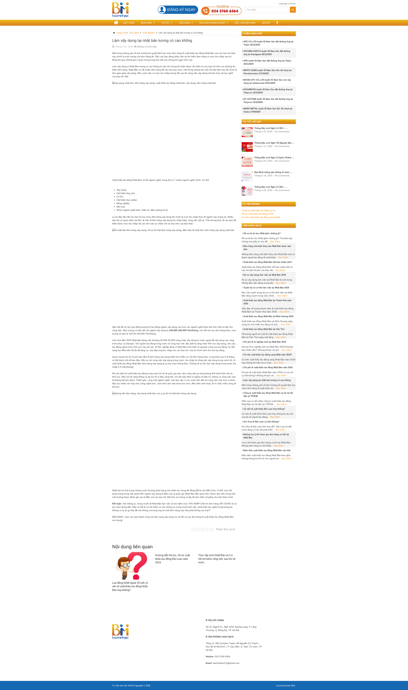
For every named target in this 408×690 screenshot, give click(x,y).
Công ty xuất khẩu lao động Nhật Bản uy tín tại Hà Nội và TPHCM (268, 394)
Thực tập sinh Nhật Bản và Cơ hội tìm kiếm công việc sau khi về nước (216, 559)
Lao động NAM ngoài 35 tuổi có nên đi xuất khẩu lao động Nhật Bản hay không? (130, 586)
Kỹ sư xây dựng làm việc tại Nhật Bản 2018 (265, 275)
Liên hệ (266, 23)
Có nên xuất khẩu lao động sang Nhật (261, 217)
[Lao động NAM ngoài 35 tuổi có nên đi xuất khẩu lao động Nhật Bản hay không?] (131, 566)
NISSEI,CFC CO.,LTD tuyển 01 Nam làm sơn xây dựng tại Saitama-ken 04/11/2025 (267, 81)
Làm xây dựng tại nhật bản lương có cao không (267, 380)
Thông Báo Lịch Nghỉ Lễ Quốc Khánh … (274, 157)
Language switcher (287, 3)
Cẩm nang (184, 23)
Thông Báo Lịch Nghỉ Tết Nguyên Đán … (274, 143)
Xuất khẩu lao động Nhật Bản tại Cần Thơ (264, 329)
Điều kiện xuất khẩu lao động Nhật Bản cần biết (267, 450)
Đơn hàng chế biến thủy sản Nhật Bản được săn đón (267, 248)
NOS (293, 685)
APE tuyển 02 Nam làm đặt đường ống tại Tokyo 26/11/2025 (267, 62)
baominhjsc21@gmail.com (226, 663)
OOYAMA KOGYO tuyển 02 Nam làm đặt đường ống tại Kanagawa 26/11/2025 (267, 53)
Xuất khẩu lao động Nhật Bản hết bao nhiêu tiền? (268, 262)
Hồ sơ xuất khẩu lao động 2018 (257, 214)
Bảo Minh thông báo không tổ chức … (273, 172)
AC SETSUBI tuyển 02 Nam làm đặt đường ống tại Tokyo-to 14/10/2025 (268, 100)
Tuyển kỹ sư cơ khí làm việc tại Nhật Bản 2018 (266, 287)
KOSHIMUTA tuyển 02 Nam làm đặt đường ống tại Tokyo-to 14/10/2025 (268, 91)
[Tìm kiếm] (293, 10)
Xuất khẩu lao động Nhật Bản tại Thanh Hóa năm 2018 (268, 302)
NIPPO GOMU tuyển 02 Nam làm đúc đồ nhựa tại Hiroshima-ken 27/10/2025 (268, 72)
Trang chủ (121, 33)
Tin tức (165, 23)
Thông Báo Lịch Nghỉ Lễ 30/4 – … (271, 128)
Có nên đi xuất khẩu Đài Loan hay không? (264, 409)
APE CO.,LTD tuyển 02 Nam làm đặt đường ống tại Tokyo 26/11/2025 (268, 43)
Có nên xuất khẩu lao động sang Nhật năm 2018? (268, 354)
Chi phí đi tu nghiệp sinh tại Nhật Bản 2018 (265, 342)
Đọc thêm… (276, 241)
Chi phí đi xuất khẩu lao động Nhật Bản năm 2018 (268, 367)
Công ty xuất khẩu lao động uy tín (259, 210)
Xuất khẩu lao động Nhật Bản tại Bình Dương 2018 (268, 316)
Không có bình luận (147, 46)
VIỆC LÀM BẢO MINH (244, 23)
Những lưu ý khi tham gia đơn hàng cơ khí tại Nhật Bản (266, 436)
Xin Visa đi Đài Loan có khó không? (261, 421)
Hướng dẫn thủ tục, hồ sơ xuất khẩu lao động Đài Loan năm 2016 (172, 559)
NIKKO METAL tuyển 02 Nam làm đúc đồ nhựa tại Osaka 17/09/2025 (268, 110)
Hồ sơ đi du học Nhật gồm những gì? (262, 233)
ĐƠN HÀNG (146, 23)
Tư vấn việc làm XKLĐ (122, 685)
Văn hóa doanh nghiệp (212, 23)
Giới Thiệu (129, 23)
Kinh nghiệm (149, 33)
